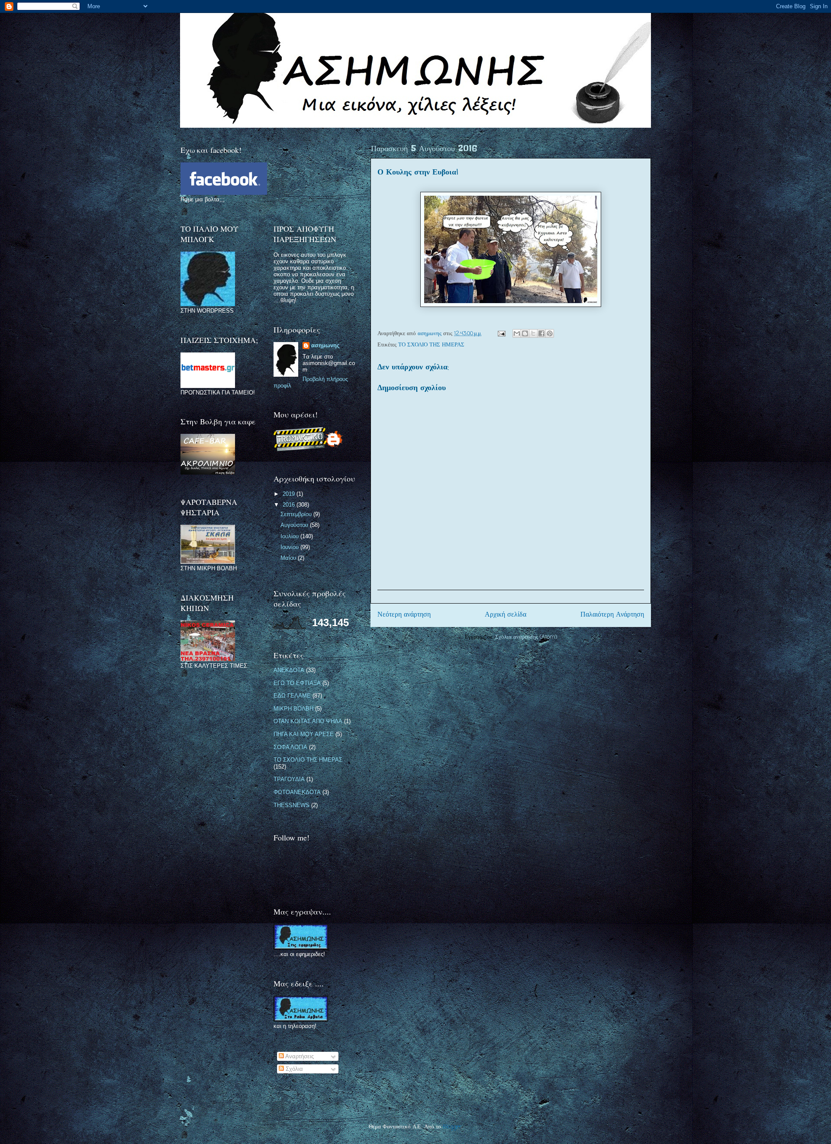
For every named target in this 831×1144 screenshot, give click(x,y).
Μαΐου (289, 558)
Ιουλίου (290, 536)
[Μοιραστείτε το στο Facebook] (541, 333)
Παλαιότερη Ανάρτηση (612, 615)
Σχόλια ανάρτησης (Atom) (526, 637)
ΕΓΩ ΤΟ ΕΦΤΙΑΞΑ (297, 683)
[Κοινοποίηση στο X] (533, 333)
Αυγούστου (295, 525)
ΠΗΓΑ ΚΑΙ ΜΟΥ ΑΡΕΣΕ (304, 734)
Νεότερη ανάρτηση (404, 615)
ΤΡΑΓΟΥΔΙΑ (289, 779)
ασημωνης (325, 345)
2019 (289, 494)
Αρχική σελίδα (505, 615)
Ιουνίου (290, 547)
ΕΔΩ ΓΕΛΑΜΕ (292, 695)
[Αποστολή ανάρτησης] (501, 334)
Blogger (452, 1127)
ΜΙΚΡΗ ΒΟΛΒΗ (293, 708)
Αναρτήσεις (299, 1056)
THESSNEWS (291, 805)
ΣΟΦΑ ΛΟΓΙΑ (290, 747)
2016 (289, 504)
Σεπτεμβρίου (296, 514)
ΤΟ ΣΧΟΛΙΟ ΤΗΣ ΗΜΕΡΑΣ (431, 345)
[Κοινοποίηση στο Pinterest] (549, 333)
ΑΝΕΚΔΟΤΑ (289, 670)
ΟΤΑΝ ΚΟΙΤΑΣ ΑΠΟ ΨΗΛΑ (308, 721)
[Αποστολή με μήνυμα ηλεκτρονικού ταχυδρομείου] (516, 333)
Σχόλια (293, 1069)
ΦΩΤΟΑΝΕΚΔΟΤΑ (297, 792)
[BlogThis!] (525, 333)
